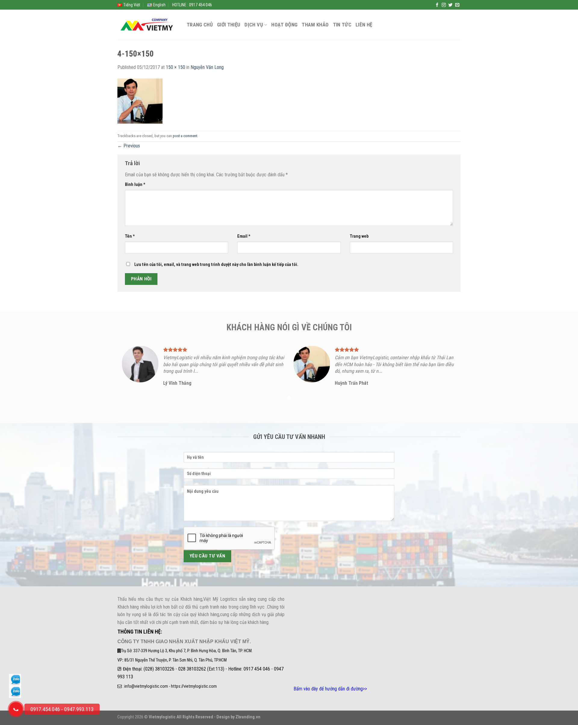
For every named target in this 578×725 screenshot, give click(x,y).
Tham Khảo (315, 25)
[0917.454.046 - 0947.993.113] (16, 709)
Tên (130, 236)
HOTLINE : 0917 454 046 (192, 4)
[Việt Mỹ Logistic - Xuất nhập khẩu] (147, 24)
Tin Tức (342, 25)
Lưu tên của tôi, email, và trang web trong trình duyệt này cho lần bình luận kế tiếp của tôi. (216, 264)
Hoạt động (284, 25)
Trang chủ (200, 25)
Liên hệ (364, 25)
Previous (128, 146)
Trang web (359, 236)
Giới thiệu (228, 25)
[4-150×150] (140, 100)
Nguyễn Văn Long (207, 67)
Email (243, 236)
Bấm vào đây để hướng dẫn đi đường (328, 689)
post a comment (185, 136)
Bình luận (135, 184)
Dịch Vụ (253, 25)
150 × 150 (175, 67)
